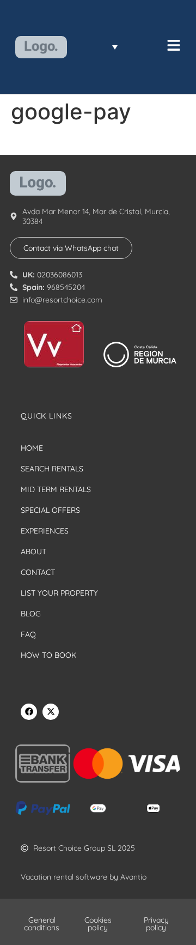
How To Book (48, 655)
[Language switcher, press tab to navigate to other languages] (99, 47)
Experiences (45, 531)
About (33, 551)
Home (32, 448)
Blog (31, 614)
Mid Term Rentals (56, 489)
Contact (38, 572)
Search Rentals (52, 469)
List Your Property (59, 593)
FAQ (28, 634)
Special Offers (50, 510)
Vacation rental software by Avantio (83, 877)
